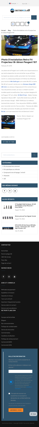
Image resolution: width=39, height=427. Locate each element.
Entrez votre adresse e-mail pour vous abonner (20, 366)
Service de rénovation (7, 330)
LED (5, 179)
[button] (13, 3)
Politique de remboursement (9, 339)
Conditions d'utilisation (8, 336)
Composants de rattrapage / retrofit (14, 172)
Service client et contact (8, 305)
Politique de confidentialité (9, 326)
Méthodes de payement (8, 289)
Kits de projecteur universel (12, 166)
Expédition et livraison (7, 293)
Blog (9, 30)
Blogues (3, 320)
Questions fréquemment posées (10, 302)
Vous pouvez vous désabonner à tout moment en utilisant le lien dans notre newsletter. (20, 404)
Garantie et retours (7, 296)
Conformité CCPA (6, 345)
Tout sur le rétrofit (6, 299)
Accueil (3, 30)
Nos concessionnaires (7, 323)
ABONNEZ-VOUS (16, 410)
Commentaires (5, 333)
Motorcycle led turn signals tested (25, 216)
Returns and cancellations (9, 308)
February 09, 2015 (6, 66)
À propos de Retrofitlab (8, 317)
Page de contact (6, 263)
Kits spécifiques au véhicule (12, 169)
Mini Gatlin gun (15, 81)
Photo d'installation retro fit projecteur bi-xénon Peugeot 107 (19, 60)
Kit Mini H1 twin (22, 95)
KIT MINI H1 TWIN (8, 142)
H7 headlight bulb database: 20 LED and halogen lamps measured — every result (25, 205)
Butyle (3, 111)
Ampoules (6, 175)
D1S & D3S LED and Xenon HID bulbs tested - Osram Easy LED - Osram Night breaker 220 (25, 226)
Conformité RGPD (6, 342)
